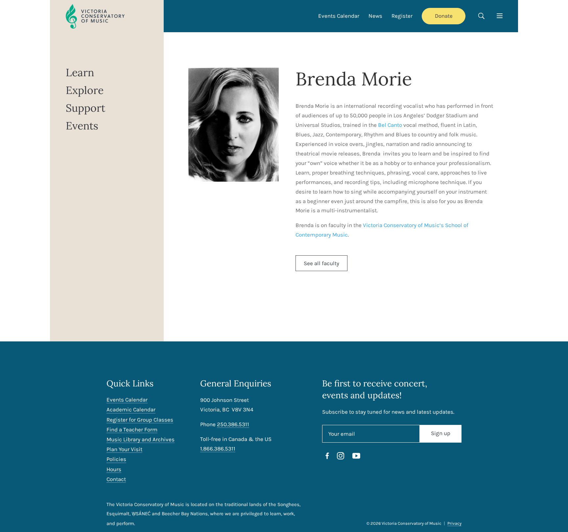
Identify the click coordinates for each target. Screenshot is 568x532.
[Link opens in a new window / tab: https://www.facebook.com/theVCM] (327, 457)
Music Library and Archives (140, 439)
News (375, 15)
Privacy (454, 523)
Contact (116, 479)
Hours (113, 469)
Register (402, 15)
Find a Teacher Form (131, 430)
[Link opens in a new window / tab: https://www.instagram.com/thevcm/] (340, 457)
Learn (80, 72)
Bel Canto (390, 125)
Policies (116, 459)
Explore (85, 90)
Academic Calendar (130, 409)
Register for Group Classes (139, 420)
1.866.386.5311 (217, 448)
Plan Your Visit (124, 449)
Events (82, 126)
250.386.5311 (233, 424)
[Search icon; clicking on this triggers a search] (481, 17)
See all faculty (321, 263)
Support (85, 108)
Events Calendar (338, 15)
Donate (444, 15)
